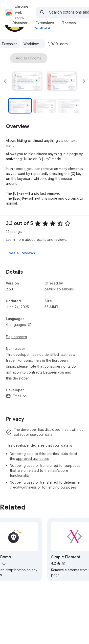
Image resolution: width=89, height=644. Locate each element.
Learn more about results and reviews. (36, 239)
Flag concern (16, 337)
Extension (10, 44)
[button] (27, 81)
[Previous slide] (5, 81)
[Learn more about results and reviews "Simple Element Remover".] (63, 563)
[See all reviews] (22, 253)
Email (17, 396)
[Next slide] (84, 81)
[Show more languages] (30, 325)
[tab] (20, 23)
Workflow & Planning (34, 44)
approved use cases (32, 458)
